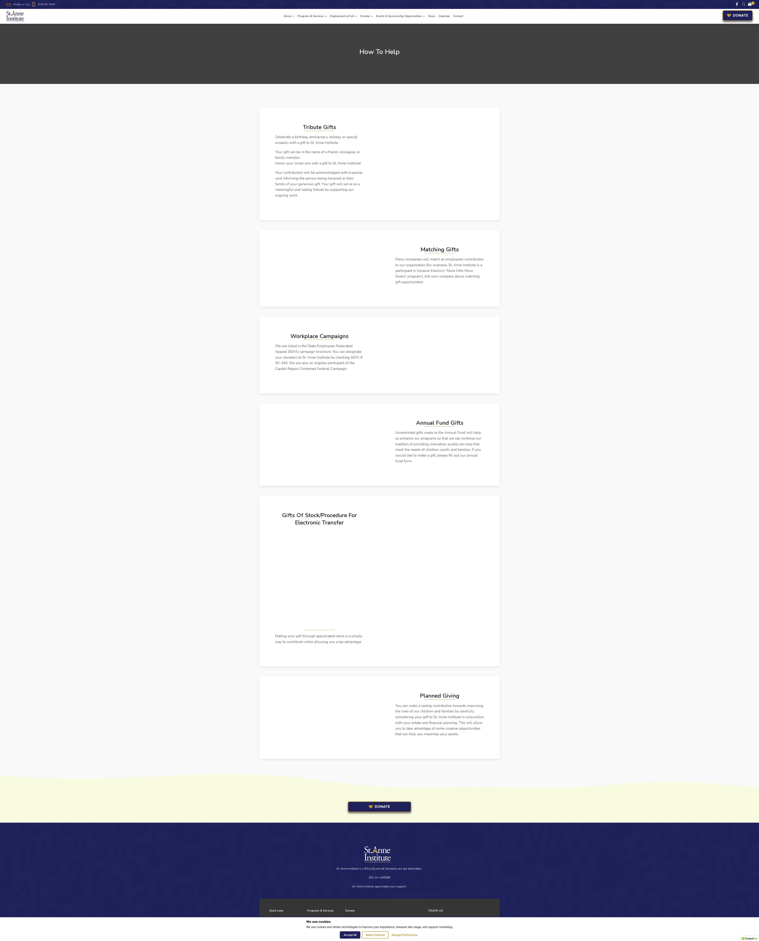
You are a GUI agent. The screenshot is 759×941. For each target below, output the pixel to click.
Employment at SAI (342, 16)
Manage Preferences (405, 934)
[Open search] (744, 4)
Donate (365, 16)
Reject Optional (375, 934)
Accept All (350, 934)
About (287, 16)
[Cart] (750, 4)
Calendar (444, 16)
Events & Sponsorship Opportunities (399, 16)
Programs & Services (311, 16)
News (431, 16)
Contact (458, 16)
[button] (750, 4)
